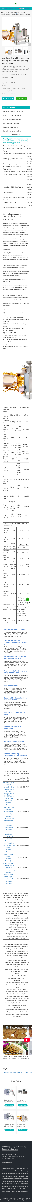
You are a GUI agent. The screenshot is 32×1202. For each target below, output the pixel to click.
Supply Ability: (6, 88)
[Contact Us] (27, 601)
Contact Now (9, 1105)
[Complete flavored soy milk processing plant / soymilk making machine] (22, 1092)
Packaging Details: (5, 79)
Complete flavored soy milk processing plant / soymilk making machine (8, 787)
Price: (3, 74)
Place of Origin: (6, 91)
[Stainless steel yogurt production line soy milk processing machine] (9, 1092)
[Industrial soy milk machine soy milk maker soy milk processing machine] (22, 1116)
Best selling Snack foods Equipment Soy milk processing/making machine (9, 868)
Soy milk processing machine (13, 1072)
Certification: (5, 93)
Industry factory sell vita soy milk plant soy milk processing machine (9, 879)
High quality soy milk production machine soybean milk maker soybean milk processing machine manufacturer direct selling (8, 827)
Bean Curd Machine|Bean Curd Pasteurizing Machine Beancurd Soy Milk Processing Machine (9, 845)
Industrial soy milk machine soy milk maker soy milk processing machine (8, 812)
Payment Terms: (4, 84)
